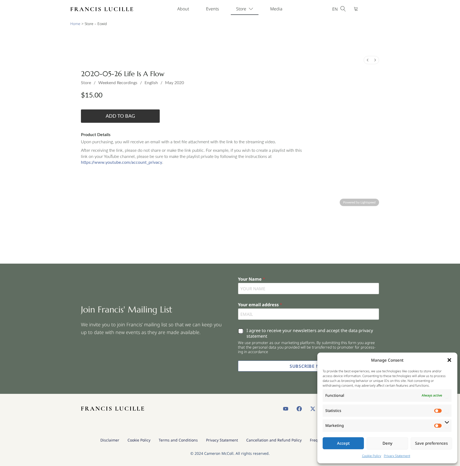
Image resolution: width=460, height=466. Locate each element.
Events (212, 9)
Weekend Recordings (117, 83)
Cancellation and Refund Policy (274, 440)
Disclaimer (109, 440)
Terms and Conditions (178, 440)
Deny (387, 443)
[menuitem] (367, 60)
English (151, 83)
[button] (449, 360)
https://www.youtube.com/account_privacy (121, 162)
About (183, 9)
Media (276, 9)
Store (241, 9)
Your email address (260, 304)
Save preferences (431, 443)
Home (75, 23)
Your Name (251, 279)
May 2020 (174, 83)
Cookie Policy (371, 455)
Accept (343, 443)
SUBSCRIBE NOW (308, 366)
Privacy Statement (397, 455)
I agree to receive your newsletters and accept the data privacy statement (310, 333)
